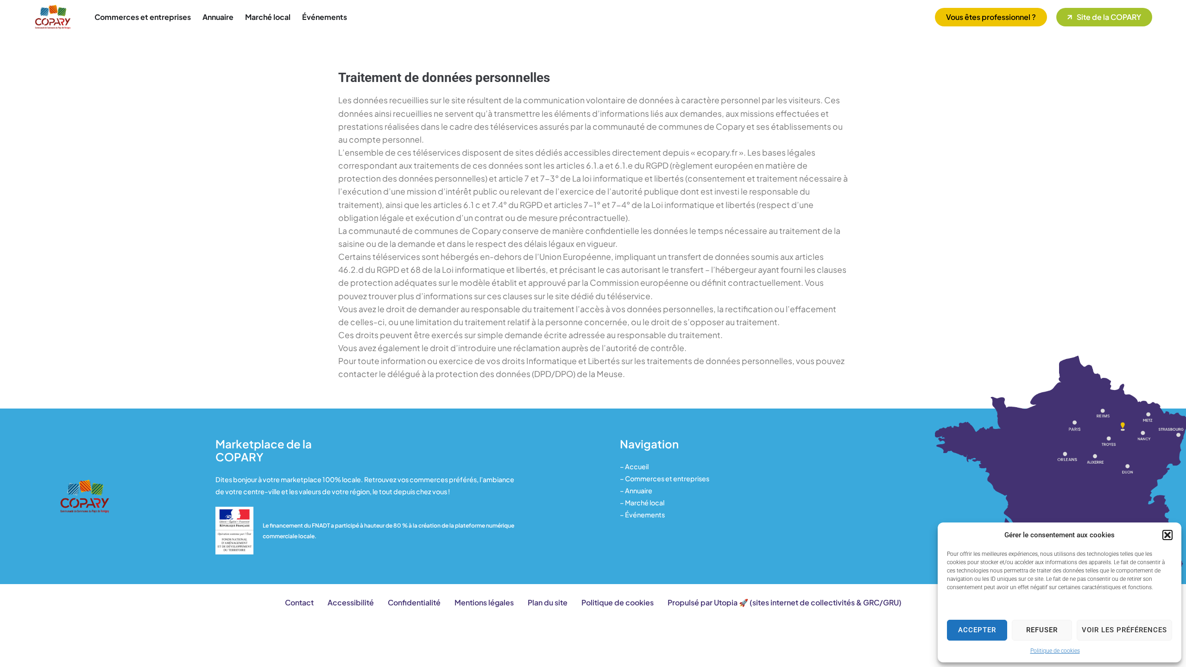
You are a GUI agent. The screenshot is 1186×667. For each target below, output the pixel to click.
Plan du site (548, 602)
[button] (1167, 535)
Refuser (1042, 630)
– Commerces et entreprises (664, 478)
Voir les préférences (1124, 630)
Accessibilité (351, 602)
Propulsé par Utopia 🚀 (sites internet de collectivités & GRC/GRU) (785, 602)
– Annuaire (636, 490)
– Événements (642, 514)
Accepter (977, 630)
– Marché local (642, 502)
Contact (299, 602)
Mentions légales (484, 602)
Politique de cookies (1055, 651)
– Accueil (634, 466)
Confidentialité (414, 602)
